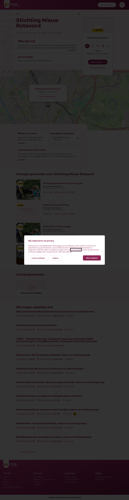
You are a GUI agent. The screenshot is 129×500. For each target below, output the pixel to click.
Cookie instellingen (38, 258)
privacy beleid (76, 250)
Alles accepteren (92, 258)
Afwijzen (55, 258)
